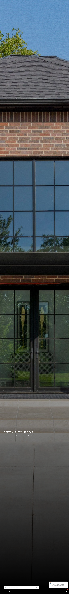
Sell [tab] (10, 584)
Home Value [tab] (16, 584)
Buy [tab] (6, 584)
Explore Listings (7, 591)
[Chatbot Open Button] (66, 591)
